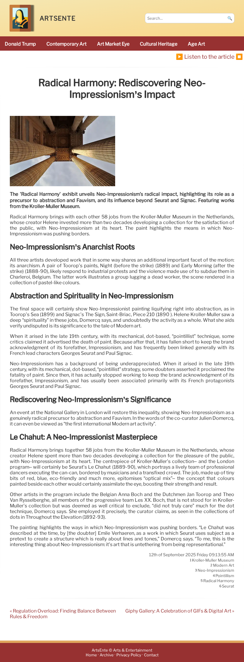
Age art (196, 44)
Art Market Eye (113, 44)
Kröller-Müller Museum (213, 560)
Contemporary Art (66, 44)
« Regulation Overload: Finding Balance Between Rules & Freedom (63, 613)
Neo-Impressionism (216, 570)
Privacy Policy (128, 655)
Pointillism (224, 575)
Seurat (228, 586)
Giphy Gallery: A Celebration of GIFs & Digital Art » (179, 611)
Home (91, 655)
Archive (107, 655)
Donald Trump (20, 44)
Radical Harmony (218, 581)
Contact (151, 655)
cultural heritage (158, 44)
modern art (223, 565)
